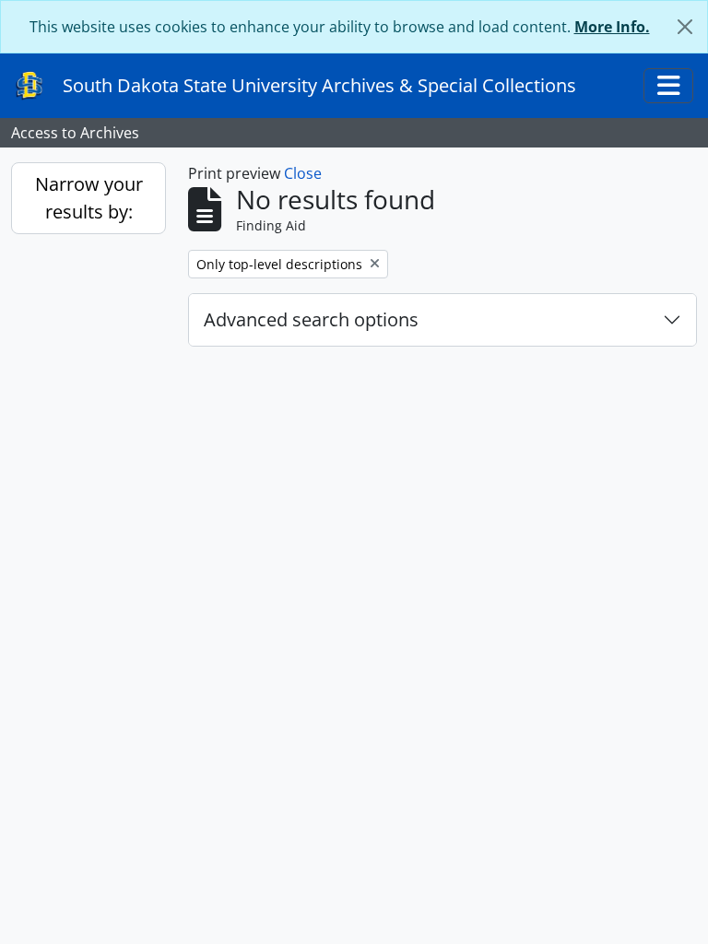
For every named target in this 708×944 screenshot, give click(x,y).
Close (303, 173)
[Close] (685, 27)
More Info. (612, 27)
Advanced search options (311, 319)
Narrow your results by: (89, 197)
